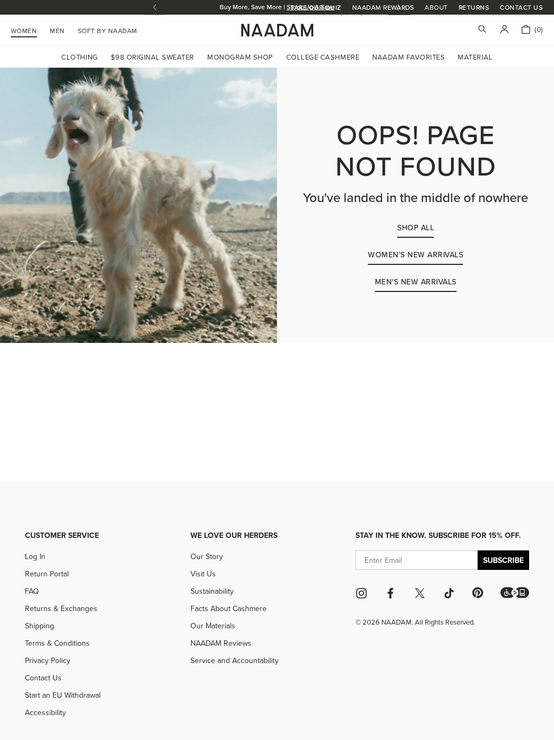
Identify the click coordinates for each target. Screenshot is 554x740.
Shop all (415, 227)
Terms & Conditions (57, 643)
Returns (474, 7)
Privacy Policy (47, 660)
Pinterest (477, 592)
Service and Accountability (234, 660)
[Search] (482, 30)
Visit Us (203, 573)
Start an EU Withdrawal (63, 695)
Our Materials (212, 625)
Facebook (391, 593)
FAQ (32, 591)
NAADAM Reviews (221, 643)
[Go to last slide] (155, 7)
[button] (514, 592)
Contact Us (521, 7)
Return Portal (47, 573)
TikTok (449, 593)
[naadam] (277, 30)
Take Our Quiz (316, 7)
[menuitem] (107, 29)
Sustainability (212, 591)
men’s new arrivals (416, 281)
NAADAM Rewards (383, 7)
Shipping (39, 625)
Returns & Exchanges (61, 608)
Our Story (206, 556)
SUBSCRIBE (503, 560)
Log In (35, 556)
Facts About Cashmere (228, 608)
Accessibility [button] (45, 712)
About (436, 7)
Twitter (420, 593)
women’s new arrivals (415, 254)
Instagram (361, 593)
